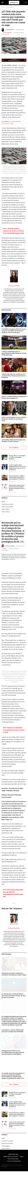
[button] (14, 796)
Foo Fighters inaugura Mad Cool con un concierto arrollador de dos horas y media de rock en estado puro (14, 330)
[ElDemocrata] (14, 2)
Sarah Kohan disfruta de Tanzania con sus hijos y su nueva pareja (13, 440)
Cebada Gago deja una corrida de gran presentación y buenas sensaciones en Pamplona (14, 375)
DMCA (3, 501)
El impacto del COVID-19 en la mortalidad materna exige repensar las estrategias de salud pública (13, 1052)
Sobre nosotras (6, 511)
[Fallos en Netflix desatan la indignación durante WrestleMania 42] (14, 387)
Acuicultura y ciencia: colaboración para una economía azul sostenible (13, 1030)
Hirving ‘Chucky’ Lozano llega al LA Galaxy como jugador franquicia (17, 457)
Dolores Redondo (10, 546)
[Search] (25, 2)
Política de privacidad (7, 506)
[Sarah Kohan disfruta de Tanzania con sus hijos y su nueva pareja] (14, 431)
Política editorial (6, 509)
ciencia (5, 548)
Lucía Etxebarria (10, 29)
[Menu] (3, 2)
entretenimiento (7, 32)
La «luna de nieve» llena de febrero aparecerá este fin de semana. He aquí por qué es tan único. (14, 995)
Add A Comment (14, 447)
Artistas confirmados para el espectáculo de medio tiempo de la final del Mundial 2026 (14, 353)
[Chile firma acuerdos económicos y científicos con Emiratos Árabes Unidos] (14, 964)
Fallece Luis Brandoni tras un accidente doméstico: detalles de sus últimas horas (14, 418)
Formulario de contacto (7, 504)
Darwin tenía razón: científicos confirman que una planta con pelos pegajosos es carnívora (17, 477)
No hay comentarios (19, 32)
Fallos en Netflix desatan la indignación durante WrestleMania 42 (14, 397)
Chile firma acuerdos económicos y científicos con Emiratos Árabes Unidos (14, 974)
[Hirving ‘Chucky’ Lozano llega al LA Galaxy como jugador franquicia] (4, 457)
